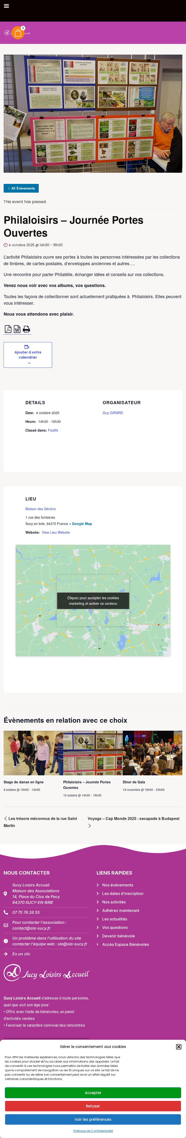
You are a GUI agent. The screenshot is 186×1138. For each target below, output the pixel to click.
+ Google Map (80, 523)
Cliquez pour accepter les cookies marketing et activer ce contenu (93, 600)
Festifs (53, 430)
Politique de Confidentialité (93, 1131)
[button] (178, 1046)
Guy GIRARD (113, 412)
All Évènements (23, 188)
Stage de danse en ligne (24, 781)
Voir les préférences (93, 1119)
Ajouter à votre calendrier (28, 355)
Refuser (93, 1106)
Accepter (93, 1092)
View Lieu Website (56, 532)
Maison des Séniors (40, 508)
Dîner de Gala (134, 781)
